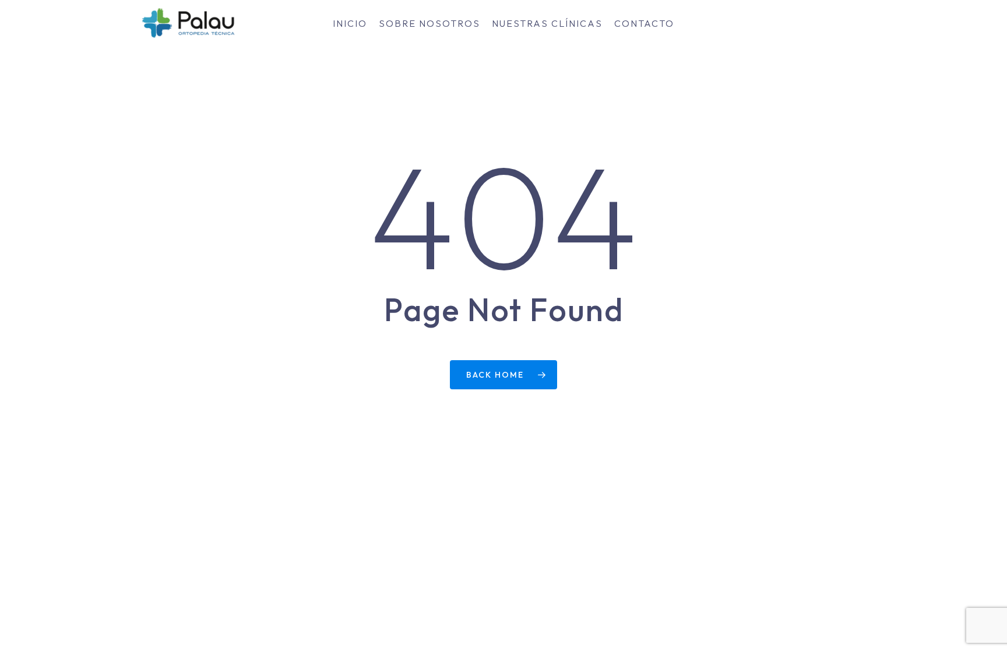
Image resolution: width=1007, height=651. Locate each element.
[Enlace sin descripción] (188, 23)
